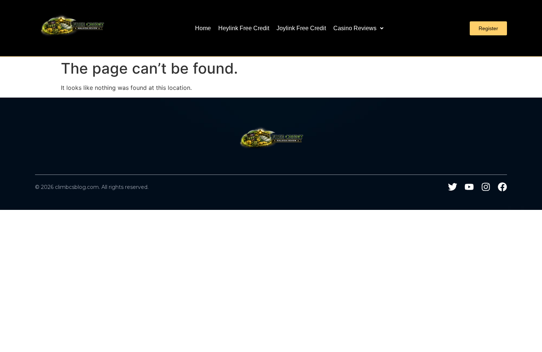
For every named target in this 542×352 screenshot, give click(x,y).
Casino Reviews (354, 28)
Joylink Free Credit (301, 28)
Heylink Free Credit (243, 28)
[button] (358, 28)
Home (203, 28)
